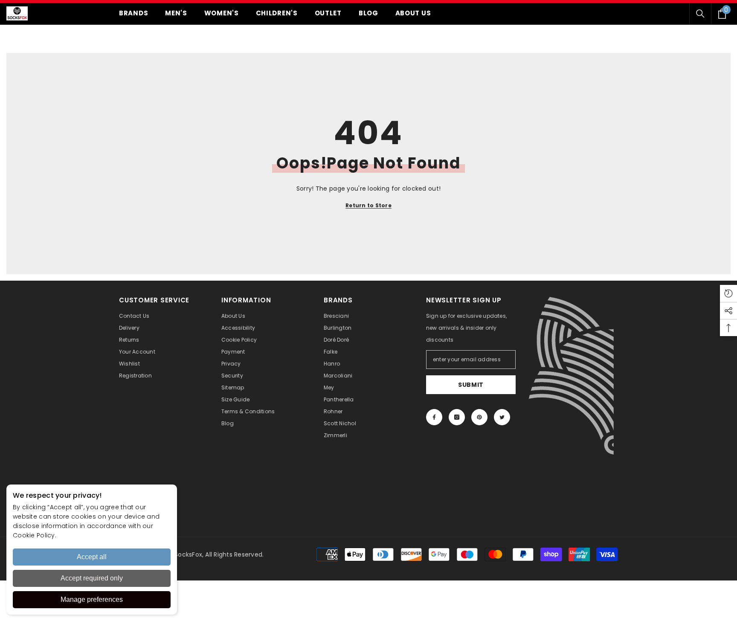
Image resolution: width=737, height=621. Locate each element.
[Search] (700, 14)
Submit (471, 384)
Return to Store (368, 205)
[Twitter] (502, 417)
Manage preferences (92, 599)
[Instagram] (457, 417)
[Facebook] (434, 417)
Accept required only (92, 578)
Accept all (92, 556)
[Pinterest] (479, 417)
